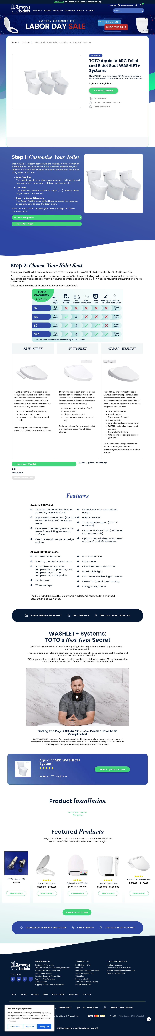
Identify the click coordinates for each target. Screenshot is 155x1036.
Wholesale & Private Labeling (86, 982)
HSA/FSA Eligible (41, 982)
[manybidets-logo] (21, 8)
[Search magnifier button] (141, 10)
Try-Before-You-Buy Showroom (47, 970)
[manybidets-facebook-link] (13, 979)
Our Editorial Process (83, 984)
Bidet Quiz (79, 968)
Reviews (47, 10)
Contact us (59, 2)
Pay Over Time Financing (45, 979)
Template (77, 815)
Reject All (30, 1026)
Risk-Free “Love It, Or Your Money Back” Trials (52, 968)
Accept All (44, 1026)
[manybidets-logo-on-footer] (21, 966)
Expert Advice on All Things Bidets (48, 976)
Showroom (70, 10)
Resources (74, 994)
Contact (90, 10)
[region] (29, 1018)
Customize (15, 1026)
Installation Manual (77, 812)
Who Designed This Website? (131, 1016)
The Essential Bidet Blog (84, 973)
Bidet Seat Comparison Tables (87, 970)
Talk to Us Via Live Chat (116, 973)
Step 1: (45, 157)
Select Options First (23, 477)
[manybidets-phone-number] (120, 5)
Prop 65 (113, 1016)
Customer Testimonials (44, 965)
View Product (16, 893)
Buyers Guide (58, 994)
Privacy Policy (73, 1016)
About (79, 10)
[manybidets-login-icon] (136, 5)
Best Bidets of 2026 (83, 965)
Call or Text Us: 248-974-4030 (119, 968)
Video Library (80, 976)
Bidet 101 (57, 10)
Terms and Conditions (55, 1016)
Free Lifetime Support (43, 973)
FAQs (45, 994)
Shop (14, 994)
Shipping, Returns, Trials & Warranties (49, 984)
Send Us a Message (114, 965)
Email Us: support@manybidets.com (121, 970)
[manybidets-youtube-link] (19, 979)
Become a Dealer (82, 979)
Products (37, 10)
